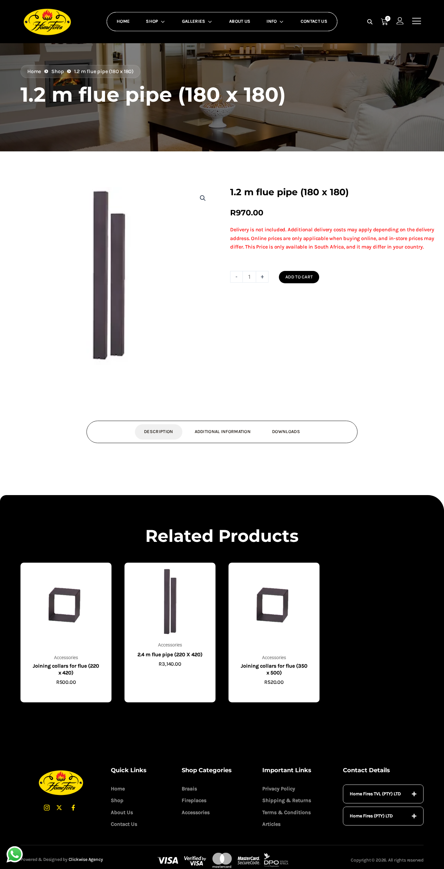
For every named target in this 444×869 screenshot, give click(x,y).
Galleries (193, 21)
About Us (239, 21)
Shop (152, 21)
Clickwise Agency (86, 859)
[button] (203, 198)
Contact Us (314, 21)
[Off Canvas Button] (416, 21)
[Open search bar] (370, 22)
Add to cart (299, 277)
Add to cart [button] (66, 692)
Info (272, 21)
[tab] (383, 794)
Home (123, 21)
